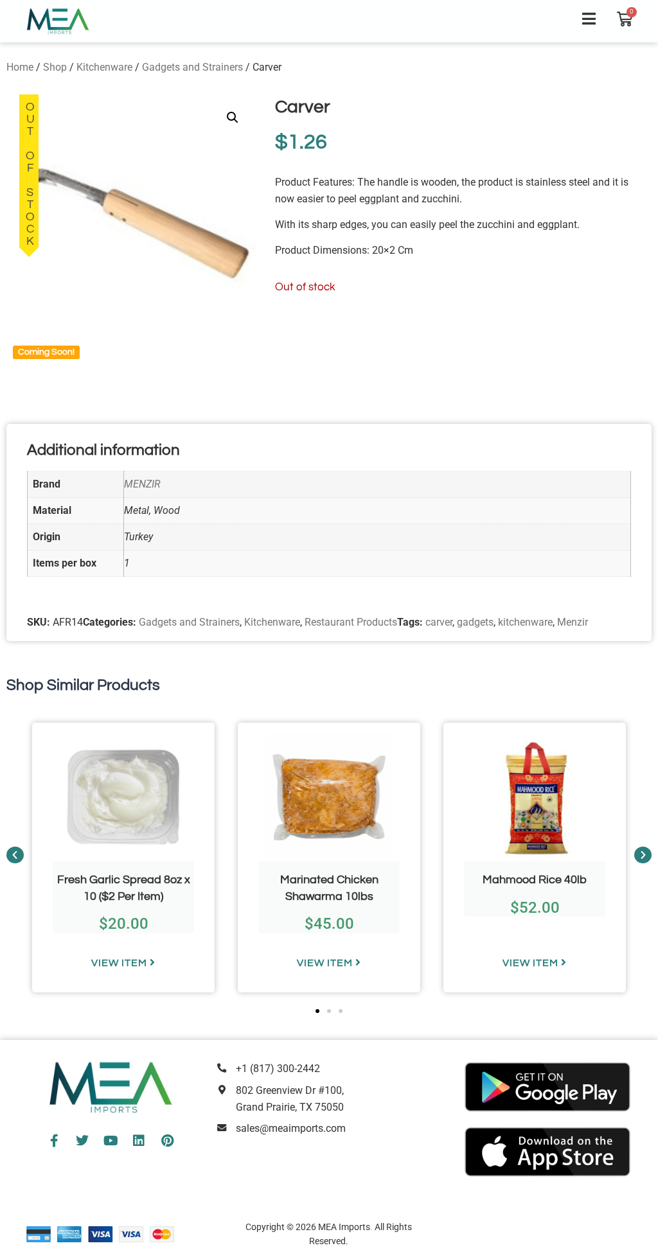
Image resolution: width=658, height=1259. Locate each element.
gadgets (475, 622)
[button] (232, 117)
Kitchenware (104, 67)
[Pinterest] (167, 1140)
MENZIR (142, 484)
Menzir (572, 622)
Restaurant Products (351, 622)
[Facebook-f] (54, 1140)
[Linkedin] (138, 1140)
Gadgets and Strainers (192, 67)
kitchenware (525, 622)
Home (19, 67)
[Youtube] (110, 1140)
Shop (55, 67)
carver (438, 622)
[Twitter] (82, 1140)
